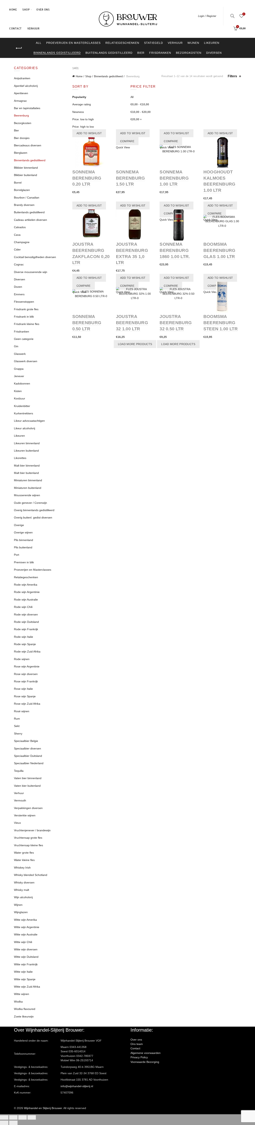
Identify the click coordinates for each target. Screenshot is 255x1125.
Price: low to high (83, 119)
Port (16, 554)
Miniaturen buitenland (27, 487)
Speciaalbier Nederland (28, 763)
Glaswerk (20, 353)
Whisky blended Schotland (30, 875)
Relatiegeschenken (122, 42)
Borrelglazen (22, 190)
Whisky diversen (24, 882)
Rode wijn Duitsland (26, 621)
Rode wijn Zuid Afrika (27, 651)
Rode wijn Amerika (25, 584)
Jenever (19, 376)
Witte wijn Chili (23, 942)
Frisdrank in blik (24, 316)
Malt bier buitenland (26, 472)
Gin (16, 346)
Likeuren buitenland (26, 450)
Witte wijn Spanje (24, 979)
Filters (232, 76)
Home (13, 9)
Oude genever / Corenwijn (30, 502)
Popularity (79, 97)
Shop (26, 9)
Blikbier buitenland (25, 175)
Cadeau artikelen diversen (30, 219)
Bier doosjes (21, 138)
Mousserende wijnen (27, 495)
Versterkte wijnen (24, 815)
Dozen (18, 286)
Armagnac (20, 100)
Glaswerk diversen (25, 361)
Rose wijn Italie (23, 688)
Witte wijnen (21, 994)
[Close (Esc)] (4, 1117)
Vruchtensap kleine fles (28, 845)
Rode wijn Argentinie (27, 592)
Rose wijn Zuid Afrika (27, 703)
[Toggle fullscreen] (22, 1117)
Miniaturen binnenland (28, 480)
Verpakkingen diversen (28, 808)
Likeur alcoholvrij (24, 428)
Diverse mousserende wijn (30, 272)
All (38, 42)
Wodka (18, 1001)
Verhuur (33, 28)
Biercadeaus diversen (27, 145)
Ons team (136, 1044)
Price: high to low (83, 126)
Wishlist (243, 14)
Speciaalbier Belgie (26, 740)
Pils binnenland (23, 540)
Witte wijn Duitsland (26, 956)
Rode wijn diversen (26, 614)
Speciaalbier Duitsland (28, 755)
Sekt (17, 726)
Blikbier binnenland (26, 167)
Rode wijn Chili (23, 606)
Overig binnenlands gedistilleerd (34, 510)
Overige (19, 525)
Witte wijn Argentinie (26, 927)
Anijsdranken (22, 78)
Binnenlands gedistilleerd (57, 52)
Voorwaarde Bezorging (144, 1061)
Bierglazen (20, 152)
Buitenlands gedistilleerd (108, 52)
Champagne (21, 242)
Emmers (19, 294)
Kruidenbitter (22, 406)
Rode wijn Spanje (25, 644)
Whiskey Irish (22, 867)
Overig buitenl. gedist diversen (33, 517)
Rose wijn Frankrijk (26, 681)
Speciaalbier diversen (27, 748)
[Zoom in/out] (31, 1117)
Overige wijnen (23, 532)
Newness (78, 111)
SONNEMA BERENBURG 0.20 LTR (86, 178)
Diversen (214, 52)
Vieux (17, 822)
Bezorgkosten (188, 52)
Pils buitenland (23, 547)
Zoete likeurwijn (24, 1016)
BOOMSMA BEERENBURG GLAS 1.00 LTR (219, 250)
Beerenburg (21, 115)
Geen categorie (23, 338)
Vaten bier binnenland (27, 778)
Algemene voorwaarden (145, 1053)
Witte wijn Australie (25, 934)
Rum (17, 718)
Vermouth (20, 800)
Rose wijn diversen (26, 674)
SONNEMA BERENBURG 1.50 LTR (130, 178)
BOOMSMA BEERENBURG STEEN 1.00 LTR (220, 322)
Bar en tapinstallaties (27, 108)
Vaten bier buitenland (27, 785)
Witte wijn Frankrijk (26, 964)
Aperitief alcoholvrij (26, 85)
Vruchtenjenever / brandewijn (32, 830)
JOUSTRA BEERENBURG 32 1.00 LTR (132, 322)
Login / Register (207, 16)
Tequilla (19, 770)
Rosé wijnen (21, 711)
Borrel (18, 182)
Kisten (18, 391)
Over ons (43, 9)
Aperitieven (21, 93)
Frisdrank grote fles (26, 309)
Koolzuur (19, 398)
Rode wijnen (21, 659)
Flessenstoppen (24, 301)
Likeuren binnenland (27, 443)
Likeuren (211, 42)
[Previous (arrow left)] (4, 1123)
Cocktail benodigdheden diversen (35, 257)
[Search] (232, 16)
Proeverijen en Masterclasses (73, 42)
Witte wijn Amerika (25, 919)
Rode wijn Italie (23, 636)
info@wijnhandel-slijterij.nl (77, 1086)
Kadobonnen (22, 383)
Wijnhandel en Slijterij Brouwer (43, 1108)
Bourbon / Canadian (26, 197)
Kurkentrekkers (23, 413)
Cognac (19, 264)
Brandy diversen (24, 204)
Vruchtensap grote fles (28, 837)
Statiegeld (153, 42)
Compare (127, 141)
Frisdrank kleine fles (26, 324)
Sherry (18, 733)
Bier (140, 52)
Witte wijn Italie (23, 971)
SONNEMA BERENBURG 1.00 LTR (174, 178)
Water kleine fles (24, 860)
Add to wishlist (89, 133)
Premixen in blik (24, 562)
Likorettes (20, 458)
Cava (17, 234)
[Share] (13, 1117)
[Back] (19, 48)
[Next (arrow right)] (13, 1123)
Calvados (20, 227)
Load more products (135, 344)
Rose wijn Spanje (25, 696)
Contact (15, 28)
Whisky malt (21, 889)
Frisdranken (160, 52)
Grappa (19, 368)
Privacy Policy (139, 1057)
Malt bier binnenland (27, 465)
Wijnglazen (21, 912)
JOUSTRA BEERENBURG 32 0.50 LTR (176, 322)
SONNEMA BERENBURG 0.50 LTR (86, 322)
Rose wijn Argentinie (26, 666)
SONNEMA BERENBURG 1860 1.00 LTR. (175, 250)
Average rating (81, 104)
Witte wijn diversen (25, 949)
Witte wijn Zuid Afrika (27, 986)
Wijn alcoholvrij (23, 897)
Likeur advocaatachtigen (29, 420)
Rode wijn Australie (26, 599)
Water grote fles (24, 852)
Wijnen (193, 42)
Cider (17, 249)
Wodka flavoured (24, 1009)
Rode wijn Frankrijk (26, 629)
